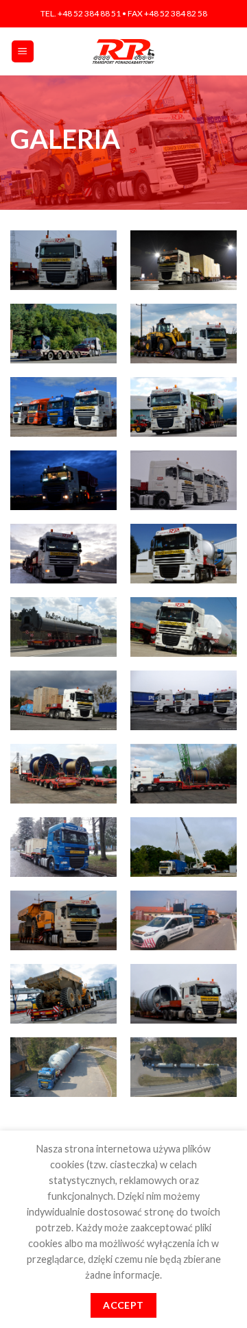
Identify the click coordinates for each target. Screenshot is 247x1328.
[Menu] (23, 51)
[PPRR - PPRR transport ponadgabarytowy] (123, 51)
